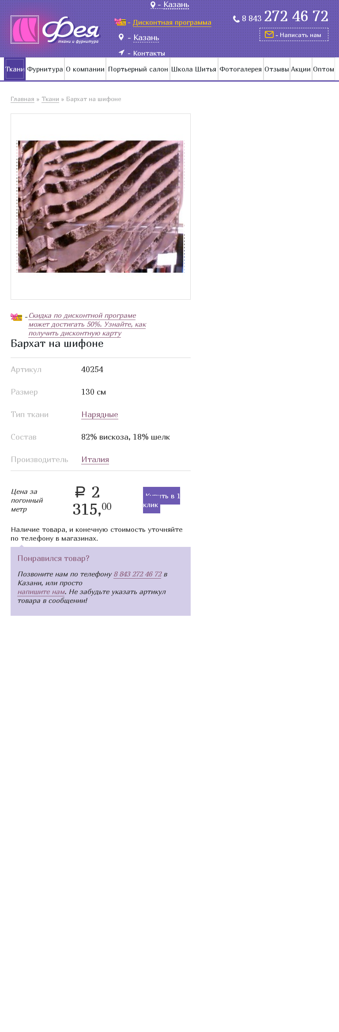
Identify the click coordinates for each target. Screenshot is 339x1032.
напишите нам (40, 591)
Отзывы (276, 69)
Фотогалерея (240, 69)
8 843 (285, 18)
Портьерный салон (138, 69)
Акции (301, 69)
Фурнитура (45, 69)
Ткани (15, 69)
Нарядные (99, 414)
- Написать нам (298, 34)
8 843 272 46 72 (137, 573)
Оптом (323, 69)
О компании (85, 69)
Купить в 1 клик (161, 500)
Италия (95, 459)
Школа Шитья (193, 69)
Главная (22, 98)
